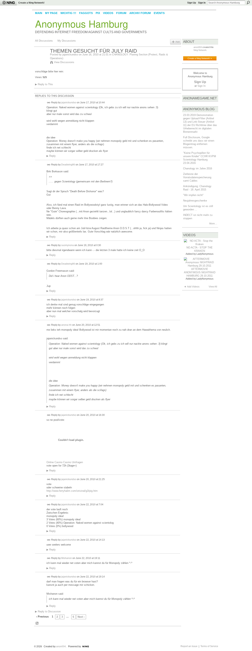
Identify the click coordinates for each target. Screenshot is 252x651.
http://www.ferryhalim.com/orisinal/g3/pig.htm (72, 490)
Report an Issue (189, 646)
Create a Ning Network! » (200, 58)
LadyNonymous (204, 254)
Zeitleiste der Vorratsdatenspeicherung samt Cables (197, 177)
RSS (37, 623)
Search (248, 2)
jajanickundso (70, 54)
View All (213, 286)
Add (177, 41)
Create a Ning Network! (31, 2)
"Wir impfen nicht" (193, 195)
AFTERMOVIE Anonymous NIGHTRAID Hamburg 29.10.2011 (199, 272)
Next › (81, 616)
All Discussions (44, 40)
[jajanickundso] (41, 59)
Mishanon (66, 558)
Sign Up (191, 2)
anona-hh (66, 324)
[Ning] (8, 3)
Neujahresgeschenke (195, 200)
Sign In (202, 2)
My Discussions (66, 40)
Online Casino (54, 462)
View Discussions (64, 62)
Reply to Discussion (48, 611)
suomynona (67, 245)
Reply (51, 156)
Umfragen (77, 462)
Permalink (49, 102)
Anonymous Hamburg (81, 23)
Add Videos (193, 286)
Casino (67, 462)
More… (213, 223)
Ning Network (200, 50)
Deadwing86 (68, 164)
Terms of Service (209, 646)
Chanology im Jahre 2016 (197, 168)
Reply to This (44, 84)
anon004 (198, 47)
